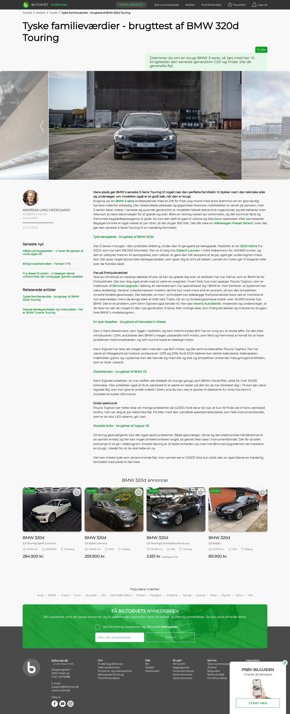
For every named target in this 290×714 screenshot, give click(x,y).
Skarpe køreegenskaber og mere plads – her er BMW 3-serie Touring (53, 311)
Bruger (177, 660)
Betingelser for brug (111, 674)
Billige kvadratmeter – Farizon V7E (47, 263)
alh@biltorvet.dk (35, 214)
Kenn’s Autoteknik (207, 303)
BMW (52, 595)
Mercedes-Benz (121, 595)
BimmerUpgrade (125, 286)
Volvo (239, 595)
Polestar (172, 595)
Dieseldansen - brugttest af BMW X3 (120, 371)
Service (212, 660)
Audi (40, 595)
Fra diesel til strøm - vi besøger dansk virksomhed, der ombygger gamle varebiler (53, 275)
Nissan (140, 595)
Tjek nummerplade (166, 4)
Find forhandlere (109, 678)
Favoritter (239, 4)
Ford (77, 595)
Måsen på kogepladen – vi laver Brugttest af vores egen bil (53, 252)
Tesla (213, 595)
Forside (27, 12)
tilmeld (170, 637)
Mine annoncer (182, 674)
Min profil (179, 663)
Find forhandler (211, 4)
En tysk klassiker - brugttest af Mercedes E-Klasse (129, 322)
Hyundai (91, 595)
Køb (147, 660)
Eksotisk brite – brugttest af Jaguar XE (121, 426)
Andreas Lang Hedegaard (46, 210)
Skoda (187, 595)
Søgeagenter (181, 667)
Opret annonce (131, 4)
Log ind (262, 4)
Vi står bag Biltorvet (110, 663)
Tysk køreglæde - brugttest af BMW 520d (123, 237)
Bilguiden (213, 670)
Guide (53, 12)
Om (100, 660)
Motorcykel (152, 670)
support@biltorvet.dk (65, 686)
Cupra (65, 595)
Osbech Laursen (188, 250)
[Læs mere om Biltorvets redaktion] (53, 198)
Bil (147, 663)
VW (250, 595)
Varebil (149, 667)
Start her (258, 703)
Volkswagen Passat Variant (233, 223)
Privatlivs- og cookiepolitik (115, 670)
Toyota (226, 595)
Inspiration (253, 660)
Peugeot (156, 595)
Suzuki (200, 595)
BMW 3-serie (125, 201)
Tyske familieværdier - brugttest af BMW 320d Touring (51, 298)
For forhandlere (217, 678)
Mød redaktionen (109, 667)
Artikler (190, 4)
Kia (103, 595)
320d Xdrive (248, 246)
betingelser (169, 627)
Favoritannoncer (183, 670)
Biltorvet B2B (215, 674)
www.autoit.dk (60, 690)
